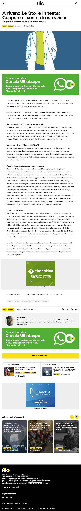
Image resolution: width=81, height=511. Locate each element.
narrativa (37, 301)
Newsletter (18, 503)
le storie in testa (26, 301)
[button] (4, 3)
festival (17, 301)
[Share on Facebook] (63, 309)
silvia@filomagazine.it (33, 478)
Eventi (4, 26)
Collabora (24, 503)
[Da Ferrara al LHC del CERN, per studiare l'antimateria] (21, 370)
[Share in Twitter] (67, 309)
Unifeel (34, 372)
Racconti (38, 448)
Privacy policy (16, 487)
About (4, 503)
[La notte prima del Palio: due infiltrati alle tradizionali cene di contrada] (40, 436)
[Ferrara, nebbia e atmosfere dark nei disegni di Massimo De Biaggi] (66, 436)
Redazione (10, 503)
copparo (10, 301)
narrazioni (45, 301)
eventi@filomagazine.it (35, 482)
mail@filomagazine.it (44, 480)
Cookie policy (6, 487)
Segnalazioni (26, 372)
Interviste (10, 26)
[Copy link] (76, 309)
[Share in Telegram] (72, 309)
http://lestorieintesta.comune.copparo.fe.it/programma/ (43, 294)
